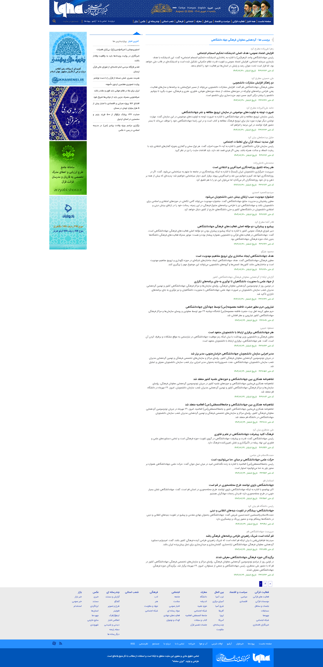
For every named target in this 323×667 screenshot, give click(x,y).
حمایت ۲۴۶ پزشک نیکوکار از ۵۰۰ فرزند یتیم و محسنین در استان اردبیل (116, 117)
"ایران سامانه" (178, 661)
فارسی (217, 8)
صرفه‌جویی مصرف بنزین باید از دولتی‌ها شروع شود (116, 97)
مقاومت (220, 629)
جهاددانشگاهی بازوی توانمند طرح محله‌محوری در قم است (241, 485)
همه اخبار (251, 21)
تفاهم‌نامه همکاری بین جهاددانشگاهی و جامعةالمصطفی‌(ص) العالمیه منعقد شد (229, 404)
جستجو (155, 644)
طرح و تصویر (113, 606)
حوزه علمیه (202, 606)
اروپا (222, 615)
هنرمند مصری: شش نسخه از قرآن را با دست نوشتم (116, 78)
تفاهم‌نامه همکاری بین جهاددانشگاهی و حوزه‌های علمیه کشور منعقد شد (233, 379)
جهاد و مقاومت (151, 606)
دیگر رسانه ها (113, 634)
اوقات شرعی (217, 644)
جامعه (177, 597)
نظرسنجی (143, 644)
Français (191, 7)
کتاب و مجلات (200, 620)
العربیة (210, 8)
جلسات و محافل (262, 606)
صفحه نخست (264, 21)
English (202, 7)
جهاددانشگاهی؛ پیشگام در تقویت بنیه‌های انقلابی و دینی (242, 510)
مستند (96, 601)
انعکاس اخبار (113, 620)
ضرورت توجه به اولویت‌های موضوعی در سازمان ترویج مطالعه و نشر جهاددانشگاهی (228, 112)
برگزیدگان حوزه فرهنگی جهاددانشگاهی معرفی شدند (245, 557)
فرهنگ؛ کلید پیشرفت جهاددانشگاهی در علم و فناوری (244, 434)
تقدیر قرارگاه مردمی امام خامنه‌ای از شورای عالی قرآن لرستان (116, 69)
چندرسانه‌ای (218, 625)
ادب (156, 597)
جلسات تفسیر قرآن (198, 625)
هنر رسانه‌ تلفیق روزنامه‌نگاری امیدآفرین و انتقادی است (243, 167)
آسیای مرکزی (218, 601)
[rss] (60, 643)
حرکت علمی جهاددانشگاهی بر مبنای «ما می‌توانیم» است (242, 459)
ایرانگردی (94, 606)
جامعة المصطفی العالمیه (196, 615)
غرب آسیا (220, 597)
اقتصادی (243, 601)
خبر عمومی (77, 601)
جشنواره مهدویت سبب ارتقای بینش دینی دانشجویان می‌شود (239, 197)
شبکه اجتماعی (262, 620)
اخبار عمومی (174, 606)
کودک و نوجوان (173, 620)
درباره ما (111, 21)
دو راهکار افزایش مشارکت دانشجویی (253, 82)
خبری (96, 597)
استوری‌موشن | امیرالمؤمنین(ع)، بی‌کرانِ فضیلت (118, 49)
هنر (156, 601)
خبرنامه (191, 644)
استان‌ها (95, 611)
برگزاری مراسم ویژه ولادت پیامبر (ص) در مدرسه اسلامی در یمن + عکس (116, 128)
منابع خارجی (93, 620)
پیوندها (87, 21)
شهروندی (94, 625)
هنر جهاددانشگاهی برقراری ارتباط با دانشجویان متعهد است (241, 332)
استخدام (78, 606)
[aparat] (54, 644)
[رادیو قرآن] (68, 222)
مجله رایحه (114, 629)
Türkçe (181, 7)
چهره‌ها (266, 615)
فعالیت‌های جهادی (172, 615)
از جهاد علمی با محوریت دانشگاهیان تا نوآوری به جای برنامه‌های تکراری (234, 281)
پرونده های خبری (264, 28)
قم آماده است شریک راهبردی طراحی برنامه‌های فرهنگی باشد (240, 536)
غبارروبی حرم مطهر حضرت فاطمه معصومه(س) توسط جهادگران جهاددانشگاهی (230, 307)
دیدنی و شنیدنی (111, 625)
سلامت (176, 601)
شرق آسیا (219, 606)
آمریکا (221, 620)
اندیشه (203, 601)
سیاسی (244, 597)
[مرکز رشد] (68, 113)
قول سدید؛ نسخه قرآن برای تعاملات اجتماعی (248, 142)
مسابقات (265, 611)
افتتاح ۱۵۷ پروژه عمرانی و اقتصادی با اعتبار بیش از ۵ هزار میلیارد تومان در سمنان (116, 106)
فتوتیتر (116, 611)
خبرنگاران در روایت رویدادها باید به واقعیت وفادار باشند (116, 58)
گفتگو (116, 601)
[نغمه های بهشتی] (68, 59)
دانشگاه (203, 597)
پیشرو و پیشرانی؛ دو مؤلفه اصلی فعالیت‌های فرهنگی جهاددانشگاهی (235, 226)
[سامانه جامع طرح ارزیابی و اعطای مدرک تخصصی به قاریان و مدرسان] (68, 168)
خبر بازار (78, 597)
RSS (133, 644)
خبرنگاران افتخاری (261, 625)
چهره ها (95, 615)
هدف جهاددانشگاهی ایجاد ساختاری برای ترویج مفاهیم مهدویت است (235, 256)
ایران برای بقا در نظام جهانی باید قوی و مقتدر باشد (116, 91)
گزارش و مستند (112, 597)
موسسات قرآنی (262, 601)
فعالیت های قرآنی (261, 597)
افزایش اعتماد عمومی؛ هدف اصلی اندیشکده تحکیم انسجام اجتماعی (235, 53)
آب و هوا (203, 644)
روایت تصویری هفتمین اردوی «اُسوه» (122, 84)
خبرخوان (240, 644)
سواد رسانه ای (173, 611)
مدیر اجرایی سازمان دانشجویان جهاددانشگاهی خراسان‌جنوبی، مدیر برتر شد (232, 353)
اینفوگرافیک (114, 615)
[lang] (173, 8)
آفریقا (221, 611)
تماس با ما (102, 21)
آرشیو (94, 21)
